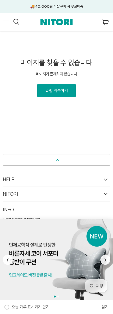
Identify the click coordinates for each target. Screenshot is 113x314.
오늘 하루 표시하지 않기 (31, 307)
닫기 (105, 307)
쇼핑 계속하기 (56, 90)
